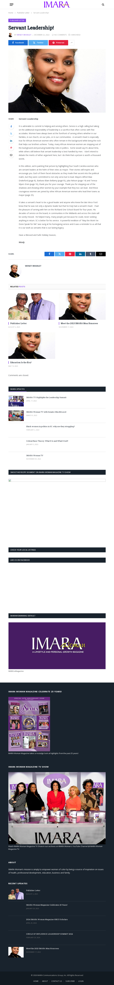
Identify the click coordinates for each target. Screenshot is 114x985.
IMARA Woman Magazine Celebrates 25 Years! (46, 905)
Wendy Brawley (24, 35)
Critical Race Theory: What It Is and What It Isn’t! (47, 441)
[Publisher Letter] (31, 306)
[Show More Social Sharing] (71, 42)
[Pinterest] (11, 148)
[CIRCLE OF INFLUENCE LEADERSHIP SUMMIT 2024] (16, 937)
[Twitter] (11, 133)
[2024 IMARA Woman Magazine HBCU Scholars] (16, 923)
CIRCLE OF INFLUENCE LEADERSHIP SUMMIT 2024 (49, 934)
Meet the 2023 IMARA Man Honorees (79, 323)
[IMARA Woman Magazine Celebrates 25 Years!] (16, 908)
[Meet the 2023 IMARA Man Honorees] (82, 306)
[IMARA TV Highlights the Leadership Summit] (16, 401)
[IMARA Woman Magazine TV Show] (57, 843)
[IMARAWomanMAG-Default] (57, 668)
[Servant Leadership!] (57, 81)
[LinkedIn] (11, 140)
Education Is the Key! (21, 362)
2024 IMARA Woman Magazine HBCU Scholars (47, 919)
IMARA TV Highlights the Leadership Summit (46, 397)
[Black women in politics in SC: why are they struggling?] (16, 430)
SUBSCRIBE (70, 981)
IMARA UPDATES (17, 389)
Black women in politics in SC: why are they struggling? (50, 426)
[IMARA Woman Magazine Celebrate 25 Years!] (29, 750)
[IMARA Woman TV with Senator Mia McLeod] (16, 415)
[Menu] (11, 4)
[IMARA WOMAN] (57, 4)
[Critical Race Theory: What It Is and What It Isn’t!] (16, 444)
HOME (36, 981)
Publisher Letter (17, 20)
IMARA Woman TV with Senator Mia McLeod (46, 412)
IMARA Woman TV (34, 455)
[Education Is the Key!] (31, 345)
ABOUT (45, 981)
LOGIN (81, 981)
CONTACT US (56, 981)
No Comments (60, 35)
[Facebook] (11, 126)
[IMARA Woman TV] (16, 459)
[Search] (102, 4)
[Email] (11, 155)
